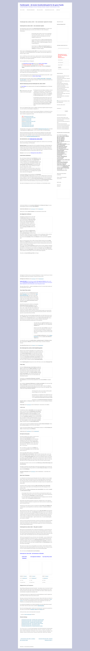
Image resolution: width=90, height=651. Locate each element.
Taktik (62, 167)
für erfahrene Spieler (62, 146)
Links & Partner (59, 178)
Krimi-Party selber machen (61, 104)
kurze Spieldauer (62, 156)
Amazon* (33, 345)
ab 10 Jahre (60, 137)
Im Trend (60, 149)
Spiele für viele (45, 632)
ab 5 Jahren (64, 134)
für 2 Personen (61, 145)
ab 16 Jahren (60, 141)
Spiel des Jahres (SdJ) (33, 629)
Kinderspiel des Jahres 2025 (30, 117)
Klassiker (65, 151)
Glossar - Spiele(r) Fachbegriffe (61, 177)
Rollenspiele (59, 163)
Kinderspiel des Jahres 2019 (26, 123)
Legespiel (59, 157)
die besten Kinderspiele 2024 (32, 136)
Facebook (32, 609)
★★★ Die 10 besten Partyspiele (62, 123)
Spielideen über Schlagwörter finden (63, 132)
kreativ (65, 154)
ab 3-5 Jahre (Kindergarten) (33, 628)
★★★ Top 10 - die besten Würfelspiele (63, 128)
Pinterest (40, 609)
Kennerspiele (60, 150)
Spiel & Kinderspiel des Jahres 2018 (28, 125)
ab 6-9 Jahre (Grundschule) (42, 628)
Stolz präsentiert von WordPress (28, 646)
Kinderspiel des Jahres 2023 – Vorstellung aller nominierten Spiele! (33, 619)
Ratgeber (65, 162)
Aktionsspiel (68, 141)
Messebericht (60, 158)
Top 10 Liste (59, 168)
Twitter (36, 609)
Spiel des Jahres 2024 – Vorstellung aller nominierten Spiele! (32, 622)
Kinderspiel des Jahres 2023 (26, 118)
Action (65, 141)
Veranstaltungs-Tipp (62, 169)
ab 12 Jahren (61, 138)
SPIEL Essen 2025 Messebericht (62, 89)
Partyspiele (35, 632)
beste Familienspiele (28, 614)
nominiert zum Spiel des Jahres (28, 632)
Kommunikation (61, 152)
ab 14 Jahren (60, 140)
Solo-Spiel (64, 163)
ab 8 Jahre (65, 136)
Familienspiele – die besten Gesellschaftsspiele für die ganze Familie (42, 5)
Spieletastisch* (41, 278)
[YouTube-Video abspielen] (36, 194)
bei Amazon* (34, 278)
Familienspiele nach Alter (26, 629)
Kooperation (60, 154)
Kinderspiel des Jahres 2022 (26, 120)
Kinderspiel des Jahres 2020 (26, 122)
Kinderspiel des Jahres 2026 (28, 116)
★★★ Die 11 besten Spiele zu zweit (62, 117)
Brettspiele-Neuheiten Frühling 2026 (62, 83)
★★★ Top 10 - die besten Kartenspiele (63, 127)
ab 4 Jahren (48, 629)
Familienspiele (62, 144)
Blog (58, 142)
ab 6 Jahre (59, 136)
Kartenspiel (65, 149)
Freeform (68, 144)
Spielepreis (49, 632)
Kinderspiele (60, 151)
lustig (62, 157)
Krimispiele (59, 155)
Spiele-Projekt (59, 165)
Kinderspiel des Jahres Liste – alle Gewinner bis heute (31, 624)
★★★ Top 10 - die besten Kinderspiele (63, 126)
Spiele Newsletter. (41, 605)
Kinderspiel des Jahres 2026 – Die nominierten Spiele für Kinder (32, 623)
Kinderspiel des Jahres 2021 (30, 121)
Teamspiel (66, 167)
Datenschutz (59, 184)
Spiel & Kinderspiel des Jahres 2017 (28, 126)
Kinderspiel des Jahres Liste (43, 128)
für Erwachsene (61, 147)
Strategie (59, 167)
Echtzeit (60, 142)
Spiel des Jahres (39, 632)
